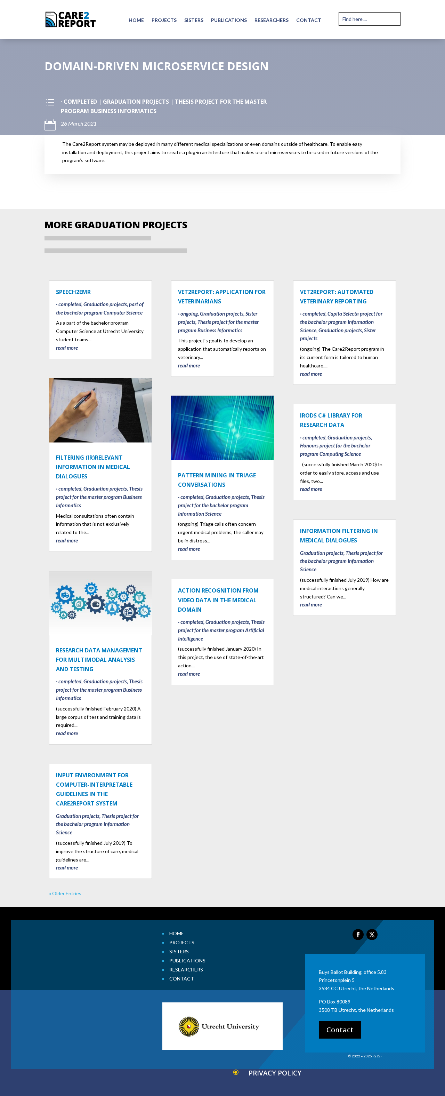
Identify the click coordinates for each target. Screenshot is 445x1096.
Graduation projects (136, 101)
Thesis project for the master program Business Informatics (99, 496)
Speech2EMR (73, 292)
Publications (229, 20)
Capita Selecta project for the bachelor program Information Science (341, 321)
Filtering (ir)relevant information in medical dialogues (93, 467)
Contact (308, 20)
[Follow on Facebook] (358, 934)
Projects (164, 20)
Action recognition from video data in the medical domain (218, 600)
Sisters (193, 20)
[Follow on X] (372, 934)
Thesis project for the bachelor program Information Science (97, 824)
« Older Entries (65, 893)
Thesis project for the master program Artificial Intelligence (221, 630)
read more (67, 347)
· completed (79, 101)
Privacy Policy (275, 1073)
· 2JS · (377, 1056)
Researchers (271, 20)
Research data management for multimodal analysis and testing (99, 659)
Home (136, 20)
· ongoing (188, 313)
